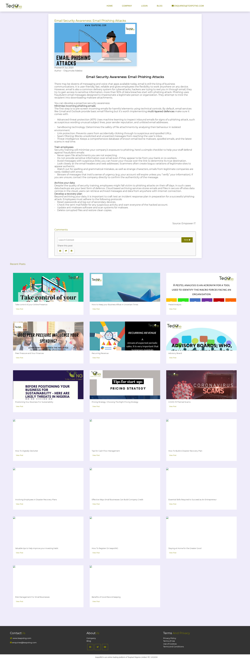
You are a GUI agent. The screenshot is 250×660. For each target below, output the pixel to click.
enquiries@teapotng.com (189, 6)
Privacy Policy (169, 638)
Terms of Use (169, 641)
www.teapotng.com (22, 638)
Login (144, 6)
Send (186, 240)
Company (127, 6)
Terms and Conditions (173, 646)
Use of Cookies (170, 644)
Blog (160, 6)
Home (110, 6)
